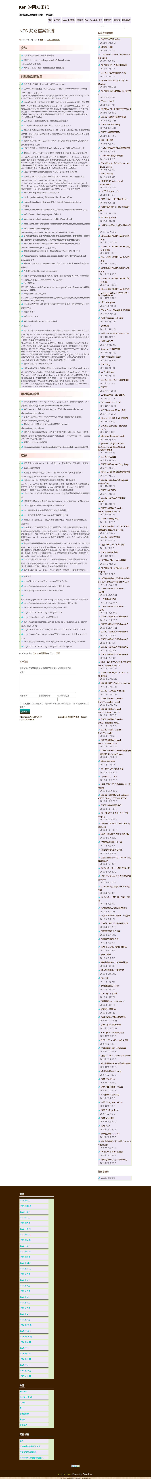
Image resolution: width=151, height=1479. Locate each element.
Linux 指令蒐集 (68, 20)
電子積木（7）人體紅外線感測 (114, 65)
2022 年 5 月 (25, 1234)
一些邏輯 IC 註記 (108, 599)
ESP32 (104, 387)
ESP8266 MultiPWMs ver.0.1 (114, 654)
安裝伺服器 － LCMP (110, 1133)
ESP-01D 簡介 (107, 140)
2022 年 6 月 (25, 1229)
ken (41, 39)
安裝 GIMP (106, 954)
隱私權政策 (126, 20)
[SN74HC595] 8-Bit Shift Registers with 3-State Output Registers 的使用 (111, 446)
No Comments (53, 39)
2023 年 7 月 (25, 1217)
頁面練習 (117, 20)
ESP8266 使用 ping (109, 518)
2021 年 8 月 (25, 1280)
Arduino (23, 1391)
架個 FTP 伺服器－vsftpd (112, 1087)
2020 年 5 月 (25, 1353)
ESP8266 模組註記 (109, 552)
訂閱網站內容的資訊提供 (30, 1446)
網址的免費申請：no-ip (111, 1071)
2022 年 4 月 (25, 1240)
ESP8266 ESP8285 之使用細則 (115, 379)
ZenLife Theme (65, 1474)
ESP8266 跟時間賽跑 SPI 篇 (113, 72)
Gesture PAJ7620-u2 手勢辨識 (114, 418)
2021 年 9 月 (25, 1274)
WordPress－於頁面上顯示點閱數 (115, 310)
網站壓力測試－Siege (110, 985)
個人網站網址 (63, 695)
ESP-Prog (105, 364)
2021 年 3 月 (25, 1308)
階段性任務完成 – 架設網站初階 (114, 962)
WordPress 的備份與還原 (112, 1151)
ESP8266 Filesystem (110, 537)
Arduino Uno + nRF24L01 (113, 395)
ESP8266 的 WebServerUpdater (115, 683)
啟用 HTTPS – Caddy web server (115, 1055)
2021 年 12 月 (25, 1263)
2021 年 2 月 (25, 1314)
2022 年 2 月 (25, 1251)
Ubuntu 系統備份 (108, 217)
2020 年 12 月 (26, 1325)
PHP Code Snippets (66, 1478)
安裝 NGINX (107, 341)
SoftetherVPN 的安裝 (110, 349)
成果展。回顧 (107, 47)
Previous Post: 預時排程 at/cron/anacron (30, 718)
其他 (21, 1408)
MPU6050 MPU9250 (111, 402)
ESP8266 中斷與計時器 (111, 805)
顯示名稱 (24, 695)
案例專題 (79, 20)
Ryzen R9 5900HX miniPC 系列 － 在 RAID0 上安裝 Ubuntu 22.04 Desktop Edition (114, 292)
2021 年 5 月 (25, 1297)
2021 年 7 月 (25, 1285)
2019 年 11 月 (25, 1376)
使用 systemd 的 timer (111, 357)
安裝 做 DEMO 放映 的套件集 (114, 946)
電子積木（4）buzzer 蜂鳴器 (113, 560)
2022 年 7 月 (25, 1223)
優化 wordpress (108, 302)
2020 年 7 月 (25, 1348)
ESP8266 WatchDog (110, 124)
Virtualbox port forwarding (113, 1048)
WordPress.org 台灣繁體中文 (32, 1457)
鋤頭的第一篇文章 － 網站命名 (114, 1159)
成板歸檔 (105, 325)
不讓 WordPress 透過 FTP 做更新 (115, 915)
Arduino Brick (26, 1397)
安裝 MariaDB (107, 1118)
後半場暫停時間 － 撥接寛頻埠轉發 (116, 1063)
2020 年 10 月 (26, 1336)
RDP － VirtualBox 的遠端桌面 (114, 1040)
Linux (36, 653)
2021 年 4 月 (25, 1302)
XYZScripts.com (86, 1478)
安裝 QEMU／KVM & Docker (114, 199)
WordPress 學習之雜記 (93, 20)
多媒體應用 (24, 1414)
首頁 (50, 20)
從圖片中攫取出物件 (109, 939)
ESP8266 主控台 (108, 456)
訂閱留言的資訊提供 (28, 1452)
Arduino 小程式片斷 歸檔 (112, 155)
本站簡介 (57, 20)
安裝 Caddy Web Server (111, 1102)
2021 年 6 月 (25, 1291)
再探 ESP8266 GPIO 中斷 (112, 544)
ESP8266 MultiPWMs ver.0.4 (114, 631)
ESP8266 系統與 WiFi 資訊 (113, 690)
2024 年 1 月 (25, 1200)
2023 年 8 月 (25, 1212)
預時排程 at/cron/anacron (112, 1001)
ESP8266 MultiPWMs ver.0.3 (114, 639)
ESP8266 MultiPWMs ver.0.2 (114, 647)
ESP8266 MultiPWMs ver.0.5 (114, 624)
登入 (21, 1440)
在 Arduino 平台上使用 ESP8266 (115, 868)
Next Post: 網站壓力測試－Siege (72, 717)
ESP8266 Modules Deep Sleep (114, 464)
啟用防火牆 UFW (108, 1009)
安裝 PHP (105, 1126)
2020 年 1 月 (25, 1365)
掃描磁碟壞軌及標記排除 (111, 849)
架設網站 (43, 653)
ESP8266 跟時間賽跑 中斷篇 (113, 117)
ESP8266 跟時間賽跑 (110, 132)
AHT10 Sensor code (110, 191)
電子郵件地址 (45, 695)
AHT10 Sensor (107, 372)
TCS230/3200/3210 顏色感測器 (115, 148)
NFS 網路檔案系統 (109, 993)
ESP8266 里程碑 (108, 490)
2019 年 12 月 (25, 1370)
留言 (22, 672)
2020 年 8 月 (25, 1342)
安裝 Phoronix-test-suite (112, 318)
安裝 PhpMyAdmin (109, 1110)
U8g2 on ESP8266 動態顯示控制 (115, 472)
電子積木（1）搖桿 (109, 776)
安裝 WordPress (108, 1079)
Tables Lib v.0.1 (108, 101)
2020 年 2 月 (25, 1359)
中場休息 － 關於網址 (110, 1094)
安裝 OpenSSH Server (111, 1024)
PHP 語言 (107, 20)
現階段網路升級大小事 (110, 931)
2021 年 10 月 (25, 1268)
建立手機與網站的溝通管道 (112, 970)
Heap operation (108, 761)
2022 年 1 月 (25, 1257)
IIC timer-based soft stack (112, 436)
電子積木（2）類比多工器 (112, 768)
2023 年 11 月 (25, 1206)
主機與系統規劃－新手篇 (111, 842)
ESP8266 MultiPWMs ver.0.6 (114, 616)
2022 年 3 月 (25, 1246)
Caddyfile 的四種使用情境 (112, 1032)
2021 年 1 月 (25, 1319)
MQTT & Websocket (110, 39)
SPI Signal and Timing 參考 (113, 410)
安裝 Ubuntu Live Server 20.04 (115, 333)
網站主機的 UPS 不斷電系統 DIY (115, 834)
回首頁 (74, 1466)
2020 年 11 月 (25, 1331)
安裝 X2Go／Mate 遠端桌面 (113, 1017)
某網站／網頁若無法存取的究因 (114, 923)
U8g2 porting (107, 173)
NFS (58, 653)
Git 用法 (105, 978)
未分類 (22, 1419)
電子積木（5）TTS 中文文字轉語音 (116, 109)
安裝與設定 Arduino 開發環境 (114, 908)
